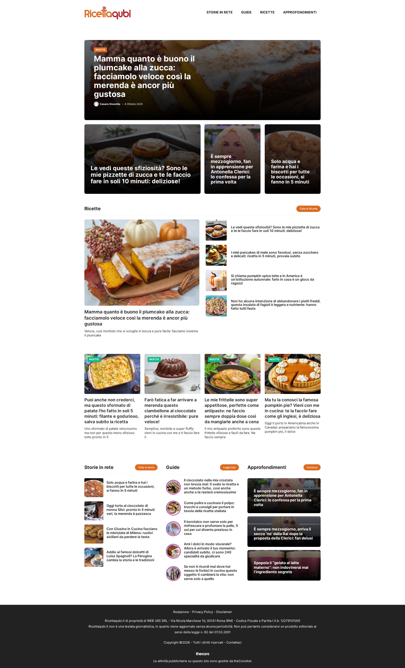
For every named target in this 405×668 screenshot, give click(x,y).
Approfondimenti (299, 12)
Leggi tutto (229, 467)
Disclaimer (224, 612)
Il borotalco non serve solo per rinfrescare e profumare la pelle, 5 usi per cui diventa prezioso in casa (211, 527)
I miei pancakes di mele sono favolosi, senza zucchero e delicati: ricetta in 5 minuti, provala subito (274, 254)
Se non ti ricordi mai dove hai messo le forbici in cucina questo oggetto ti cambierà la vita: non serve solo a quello (210, 572)
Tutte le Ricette (308, 208)
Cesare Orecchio (110, 104)
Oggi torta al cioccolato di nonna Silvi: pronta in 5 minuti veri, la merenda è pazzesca (131, 509)
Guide (246, 12)
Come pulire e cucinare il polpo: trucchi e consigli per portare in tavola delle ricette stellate (209, 507)
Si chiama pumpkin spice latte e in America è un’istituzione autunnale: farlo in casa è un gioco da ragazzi (272, 279)
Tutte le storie (146, 467)
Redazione (181, 612)
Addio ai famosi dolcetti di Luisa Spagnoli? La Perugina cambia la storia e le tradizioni (130, 556)
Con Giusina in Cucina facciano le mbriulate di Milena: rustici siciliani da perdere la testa (132, 533)
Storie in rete (220, 12)
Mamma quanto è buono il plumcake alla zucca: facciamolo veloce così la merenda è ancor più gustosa (144, 76)
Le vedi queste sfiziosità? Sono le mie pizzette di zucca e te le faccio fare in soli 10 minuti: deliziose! (141, 175)
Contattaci (234, 642)
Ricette (267, 12)
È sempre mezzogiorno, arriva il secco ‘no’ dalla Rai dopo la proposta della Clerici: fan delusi (283, 533)
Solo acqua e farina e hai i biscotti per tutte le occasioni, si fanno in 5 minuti (290, 172)
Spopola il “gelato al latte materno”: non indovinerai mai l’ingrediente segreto (281, 567)
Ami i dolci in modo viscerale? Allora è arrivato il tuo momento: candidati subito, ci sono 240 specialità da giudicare (210, 550)
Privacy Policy (202, 612)
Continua (312, 467)
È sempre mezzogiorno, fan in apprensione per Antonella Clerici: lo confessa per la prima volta (232, 169)
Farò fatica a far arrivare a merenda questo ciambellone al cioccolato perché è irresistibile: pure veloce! (171, 410)
